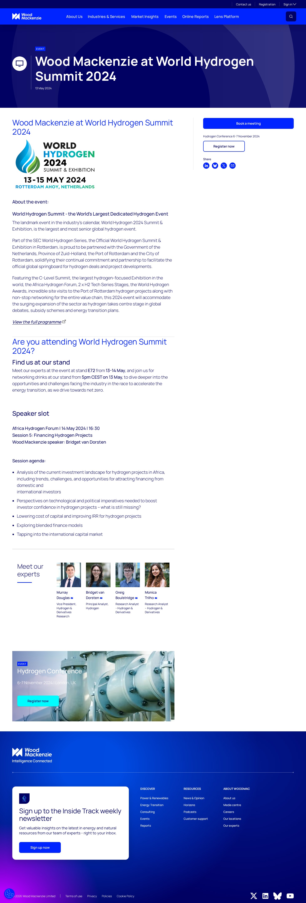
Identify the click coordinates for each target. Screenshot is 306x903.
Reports (145, 825)
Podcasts (190, 812)
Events (171, 16)
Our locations (232, 819)
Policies (107, 896)
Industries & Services (106, 16)
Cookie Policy (125, 896)
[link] (153, 755)
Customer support (196, 819)
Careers (228, 812)
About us (229, 798)
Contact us (243, 4)
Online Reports (195, 16)
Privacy (92, 896)
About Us (74, 16)
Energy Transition (151, 805)
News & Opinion (194, 798)
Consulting (147, 812)
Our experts (231, 825)
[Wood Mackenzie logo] (26, 16)
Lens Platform (226, 16)
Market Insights (145, 16)
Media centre (232, 805)
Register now (38, 701)
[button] (291, 16)
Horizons (189, 805)
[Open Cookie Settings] (9, 893)
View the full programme (36, 322)
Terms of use (73, 896)
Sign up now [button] (40, 847)
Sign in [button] (290, 4)
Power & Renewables (154, 798)
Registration (267, 4)
